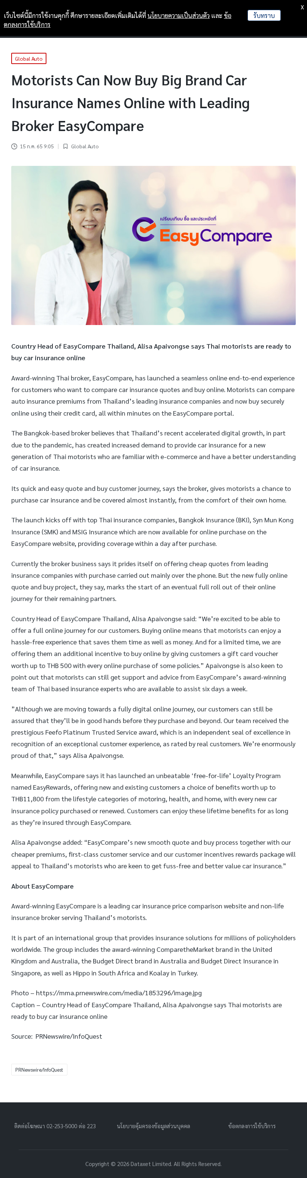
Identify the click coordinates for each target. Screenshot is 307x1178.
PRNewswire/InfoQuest (39, 1069)
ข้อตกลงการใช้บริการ (252, 1125)
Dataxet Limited (151, 1163)
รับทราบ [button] (264, 15)
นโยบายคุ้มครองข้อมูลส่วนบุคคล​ (153, 1125)
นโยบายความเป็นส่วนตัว (179, 15)
